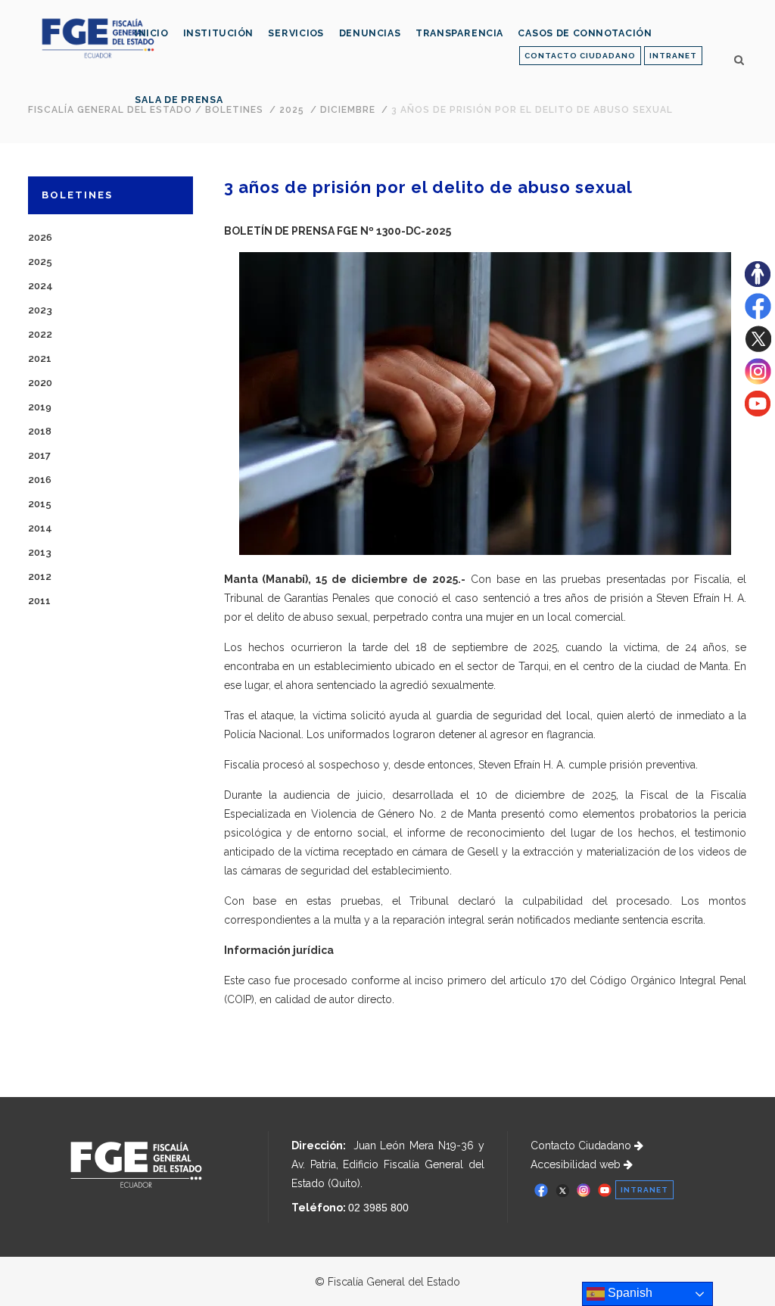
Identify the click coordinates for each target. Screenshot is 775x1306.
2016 (39, 479)
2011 (39, 600)
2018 (39, 431)
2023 (40, 310)
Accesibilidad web (577, 1164)
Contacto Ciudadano (582, 1145)
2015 (39, 504)
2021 (39, 358)
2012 (39, 576)
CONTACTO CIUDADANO (580, 55)
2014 (40, 528)
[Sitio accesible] (757, 283)
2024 (40, 285)
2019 (39, 407)
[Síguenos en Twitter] (758, 348)
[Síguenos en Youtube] (757, 413)
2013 (39, 552)
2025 (40, 261)
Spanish (628, 1292)
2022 (40, 334)
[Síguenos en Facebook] (758, 316)
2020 (40, 382)
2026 (40, 237)
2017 (39, 455)
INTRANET (673, 55)
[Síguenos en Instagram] (758, 381)
